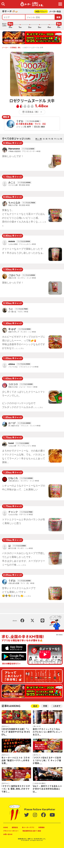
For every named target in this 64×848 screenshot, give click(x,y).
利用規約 (41, 827)
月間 (45, 706)
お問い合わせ (7, 834)
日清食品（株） (16, 47)
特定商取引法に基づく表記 (32, 831)
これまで (56, 706)
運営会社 (15, 827)
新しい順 (38, 139)
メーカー (5, 47)
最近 (35, 706)
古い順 (45, 139)
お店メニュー (41, 11)
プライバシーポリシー (11, 831)
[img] (3, 4)
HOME (5, 827)
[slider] (10, 24)
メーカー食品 (55, 11)
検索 (58, 17)
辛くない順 (58, 139)
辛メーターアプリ (28, 827)
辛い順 (50, 139)
